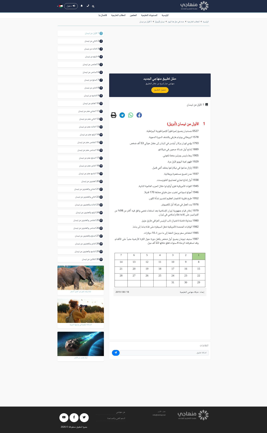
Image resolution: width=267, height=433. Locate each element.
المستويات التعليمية (149, 15)
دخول (70, 6)
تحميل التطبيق (160, 90)
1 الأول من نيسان (145, 22)
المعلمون (133, 15)
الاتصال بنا (103, 15)
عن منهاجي (120, 412)
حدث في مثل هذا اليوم (176, 22)
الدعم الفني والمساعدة (116, 418)
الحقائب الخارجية (118, 15)
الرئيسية (165, 15)
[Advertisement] (160, 50)
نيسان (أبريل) (160, 22)
